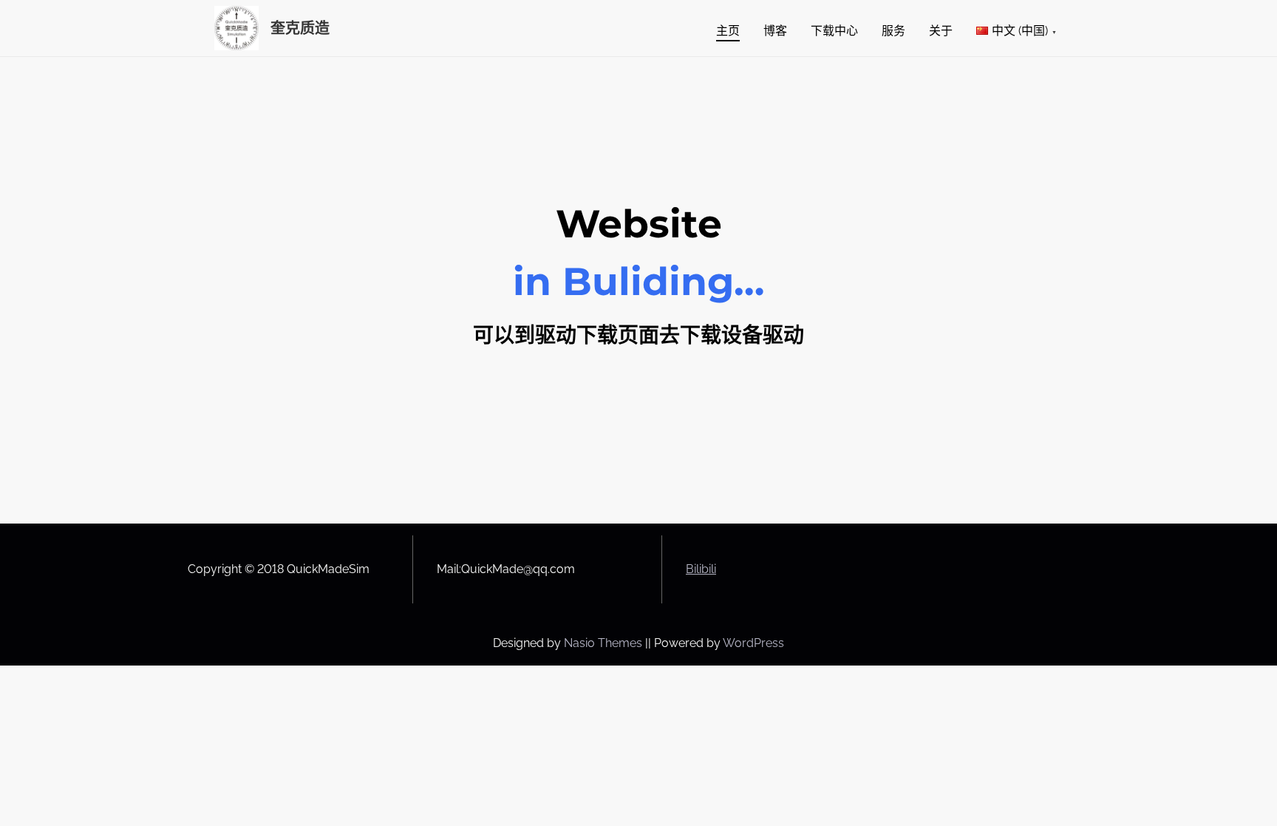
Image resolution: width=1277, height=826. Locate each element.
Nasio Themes (604, 643)
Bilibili (701, 569)
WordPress (753, 643)
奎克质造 (300, 28)
